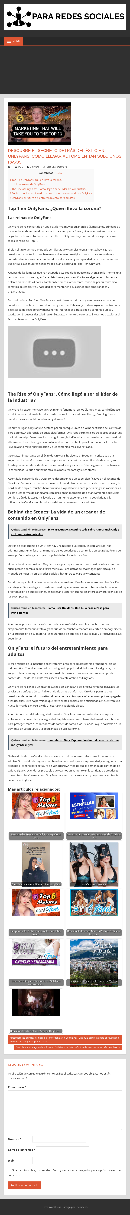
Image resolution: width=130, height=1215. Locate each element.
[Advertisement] (65, 70)
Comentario (17, 1087)
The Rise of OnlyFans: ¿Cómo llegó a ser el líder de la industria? (48, 189)
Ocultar (59, 173)
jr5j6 (20, 166)
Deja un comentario (56, 166)
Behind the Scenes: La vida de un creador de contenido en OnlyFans (51, 193)
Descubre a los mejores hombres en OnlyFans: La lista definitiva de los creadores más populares (67, 1048)
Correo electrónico (21, 1150)
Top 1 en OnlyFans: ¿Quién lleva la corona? (36, 180)
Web (11, 1160)
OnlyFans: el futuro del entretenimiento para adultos (42, 198)
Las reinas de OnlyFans (29, 184)
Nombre (14, 1139)
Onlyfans (34, 166)
